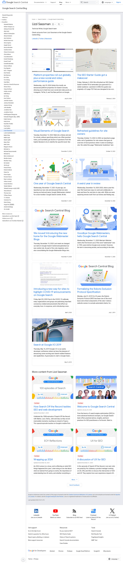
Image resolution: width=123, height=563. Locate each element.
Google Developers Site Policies (55, 496)
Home (33, 19)
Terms (30, 559)
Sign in (118, 2)
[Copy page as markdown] (59, 24)
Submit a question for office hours (38, 534)
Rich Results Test (96, 534)
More (67, 2)
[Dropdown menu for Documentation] (46, 2)
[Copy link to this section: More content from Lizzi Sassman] (69, 372)
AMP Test (94, 540)
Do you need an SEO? (66, 531)
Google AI (97, 551)
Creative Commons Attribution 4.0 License (80, 494)
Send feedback (74, 485)
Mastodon (48, 39)
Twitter (41, 39)
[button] (12, 20)
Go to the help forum (34, 531)
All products (107, 551)
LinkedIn (35, 39)
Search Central (21, 2)
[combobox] (89, 2)
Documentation (39, 2)
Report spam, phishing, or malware (38, 537)
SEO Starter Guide (65, 534)
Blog (60, 2)
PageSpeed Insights (97, 537)
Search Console (96, 531)
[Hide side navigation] (23, 559)
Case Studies (64, 543)
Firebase (69, 551)
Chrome (60, 551)
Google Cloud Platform (83, 551)
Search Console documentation (69, 540)
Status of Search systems (68, 537)
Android (52, 551)
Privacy (36, 559)
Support (53, 2)
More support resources (35, 540)
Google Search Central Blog (14, 8)
